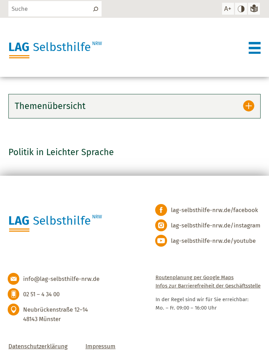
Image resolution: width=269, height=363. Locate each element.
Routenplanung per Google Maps (195, 277)
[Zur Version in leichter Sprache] (254, 9)
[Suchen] (96, 9)
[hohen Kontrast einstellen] (241, 9)
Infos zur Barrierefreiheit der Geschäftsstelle (208, 286)
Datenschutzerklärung (38, 346)
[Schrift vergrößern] (228, 9)
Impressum (100, 346)
